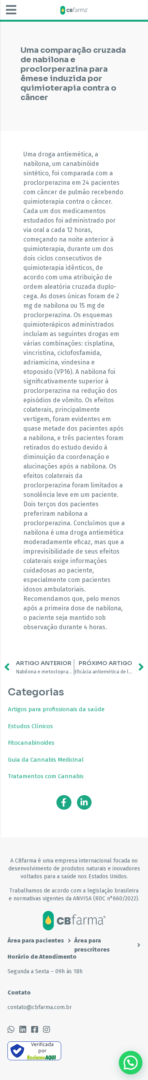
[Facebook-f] (63, 802)
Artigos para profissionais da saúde (56, 709)
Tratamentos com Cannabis (46, 776)
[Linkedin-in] (84, 802)
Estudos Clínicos (30, 726)
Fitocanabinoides (31, 742)
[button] (11, 10)
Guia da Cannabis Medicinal (46, 759)
